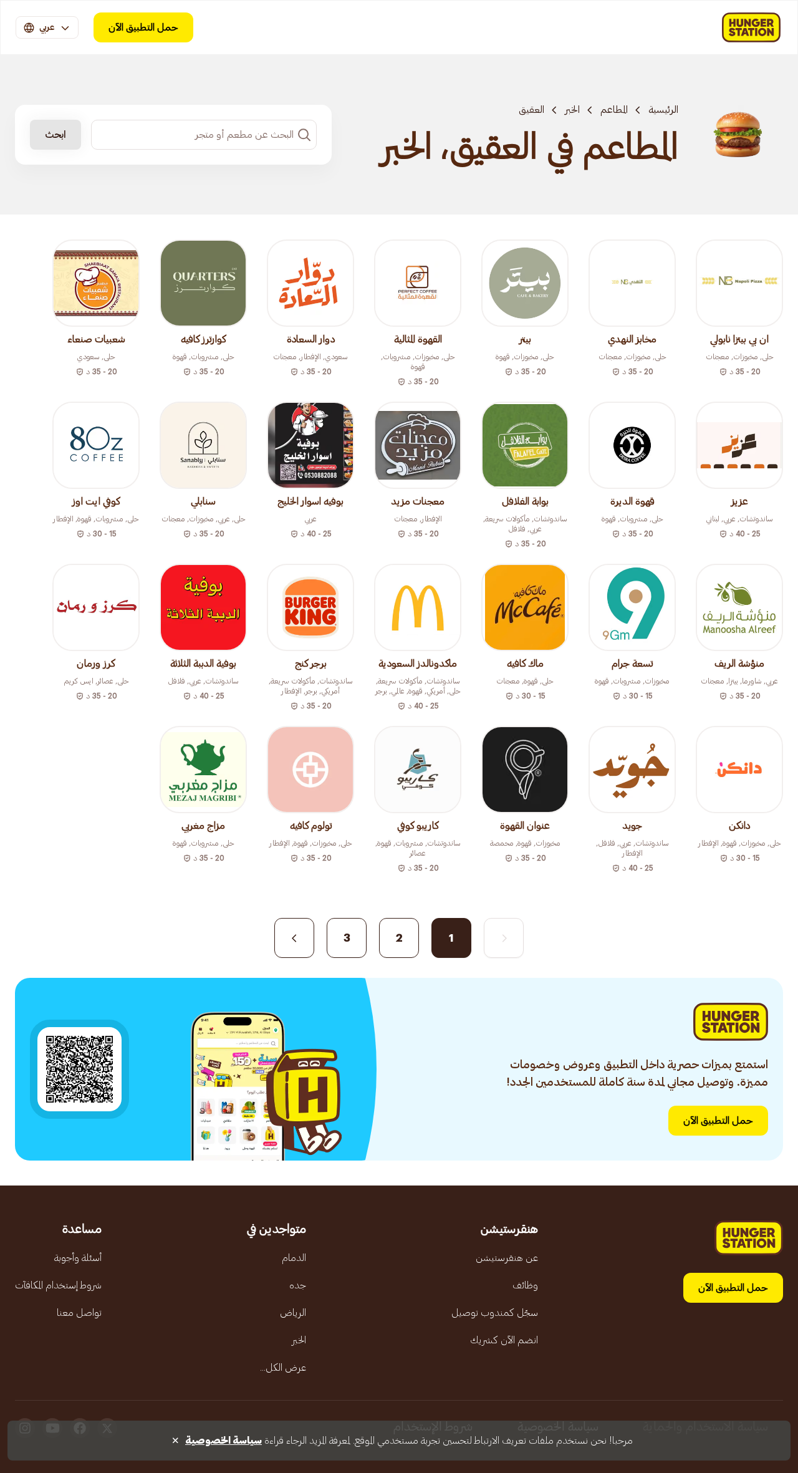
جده (297, 1285)
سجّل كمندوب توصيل (494, 1313)
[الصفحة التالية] (294, 938)
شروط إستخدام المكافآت (58, 1285)
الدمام (294, 1258)
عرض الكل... (283, 1368)
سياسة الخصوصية (223, 1441)
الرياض (293, 1313)
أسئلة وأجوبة (78, 1258)
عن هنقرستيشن (507, 1258)
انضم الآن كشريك (504, 1340)
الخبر (572, 110)
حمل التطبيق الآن (143, 27)
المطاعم (614, 110)
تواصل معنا (79, 1313)
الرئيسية (663, 110)
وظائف (525, 1285)
